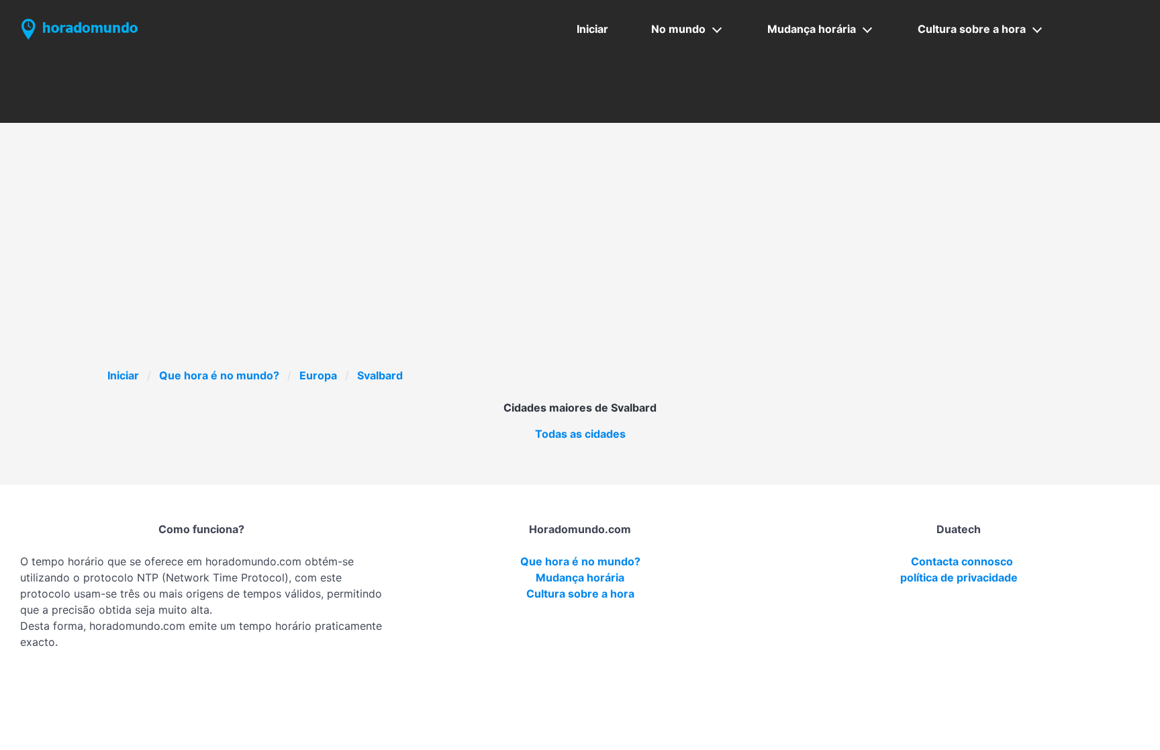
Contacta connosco (962, 561)
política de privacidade (959, 577)
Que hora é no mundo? (219, 375)
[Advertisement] (580, 267)
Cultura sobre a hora (972, 29)
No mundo (678, 29)
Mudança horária (811, 29)
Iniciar (592, 29)
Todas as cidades (580, 433)
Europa (318, 375)
